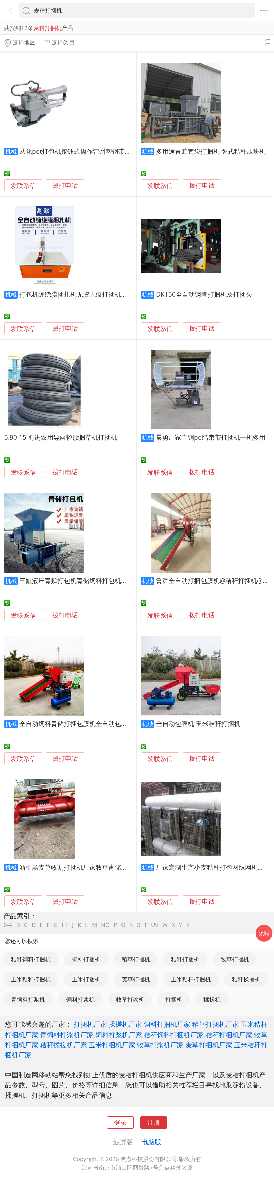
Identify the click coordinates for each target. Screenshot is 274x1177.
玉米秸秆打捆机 (31, 979)
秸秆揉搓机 (246, 979)
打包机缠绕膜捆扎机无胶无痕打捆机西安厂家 (82, 294)
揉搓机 (212, 999)
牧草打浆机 (130, 999)
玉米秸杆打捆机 (191, 979)
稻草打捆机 (136, 959)
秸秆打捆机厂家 (229, 1034)
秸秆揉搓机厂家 (63, 1044)
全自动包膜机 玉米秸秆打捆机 (198, 723)
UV (154, 925)
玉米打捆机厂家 (112, 1044)
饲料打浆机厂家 (118, 1034)
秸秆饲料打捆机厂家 (174, 1034)
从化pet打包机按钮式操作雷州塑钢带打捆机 (81, 151)
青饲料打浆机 (28, 999)
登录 (120, 1122)
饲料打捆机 (86, 959)
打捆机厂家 (90, 1024)
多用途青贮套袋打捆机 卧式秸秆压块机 (211, 151)
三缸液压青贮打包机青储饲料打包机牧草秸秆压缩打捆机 (98, 580)
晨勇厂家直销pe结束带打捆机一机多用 (210, 437)
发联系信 (23, 185)
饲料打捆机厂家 (167, 1024)
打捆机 (173, 999)
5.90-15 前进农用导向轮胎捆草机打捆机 (60, 437)
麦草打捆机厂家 (208, 1044)
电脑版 (151, 1141)
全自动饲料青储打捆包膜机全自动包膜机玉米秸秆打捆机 (98, 723)
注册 (153, 1122)
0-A (8, 925)
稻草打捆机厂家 (215, 1024)
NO (105, 925)
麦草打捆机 (136, 979)
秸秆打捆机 (185, 959)
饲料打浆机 (80, 999)
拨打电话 (65, 185)
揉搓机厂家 (125, 1024)
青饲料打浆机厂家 (67, 1034)
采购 (264, 933)
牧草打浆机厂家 (160, 1044)
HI (65, 925)
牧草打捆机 (235, 959)
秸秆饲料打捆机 (31, 959)
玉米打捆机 (86, 979)
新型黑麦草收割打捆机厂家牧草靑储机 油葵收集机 (90, 867)
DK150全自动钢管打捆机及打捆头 (204, 294)
